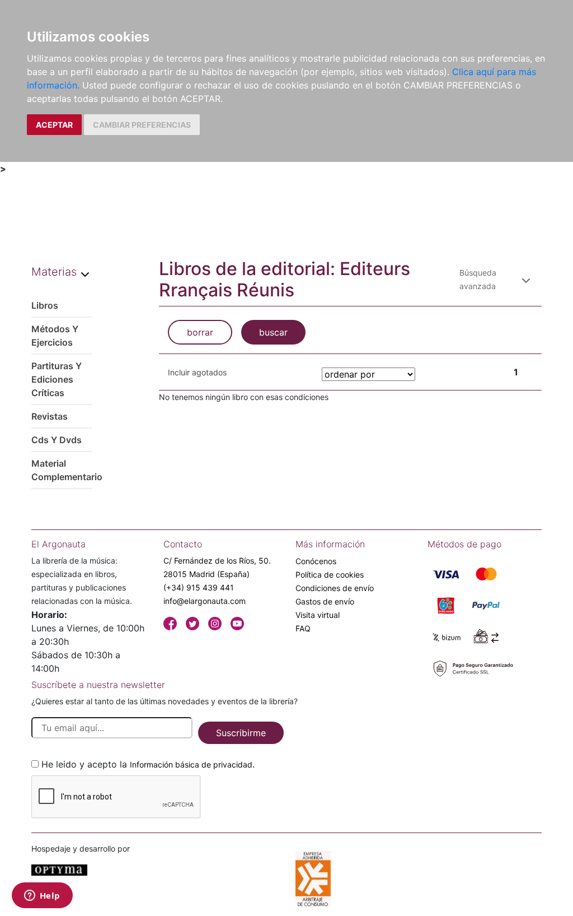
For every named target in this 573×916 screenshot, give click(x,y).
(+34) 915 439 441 (198, 587)
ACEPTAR (54, 124)
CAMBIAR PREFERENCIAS (142, 124)
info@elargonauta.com (204, 601)
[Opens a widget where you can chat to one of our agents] (42, 896)
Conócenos (315, 561)
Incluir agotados (197, 372)
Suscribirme (241, 732)
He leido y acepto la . (148, 764)
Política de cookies (329, 574)
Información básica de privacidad (191, 764)
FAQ (303, 628)
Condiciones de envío (334, 588)
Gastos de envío (324, 601)
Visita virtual (317, 615)
